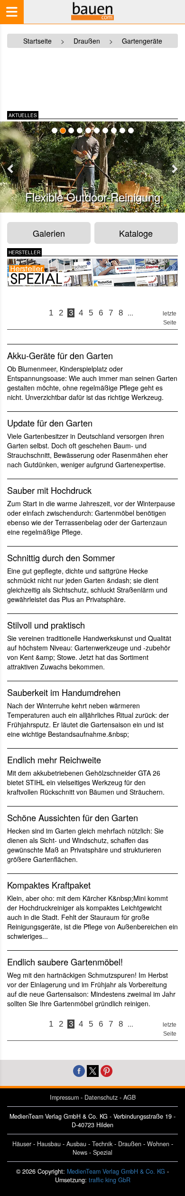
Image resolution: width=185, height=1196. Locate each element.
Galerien (49, 233)
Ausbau (76, 1144)
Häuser (21, 1144)
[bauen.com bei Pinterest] (106, 1069)
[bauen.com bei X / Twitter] (93, 1069)
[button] (11, 168)
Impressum (64, 1097)
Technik (102, 1144)
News (80, 1152)
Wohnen (158, 1144)
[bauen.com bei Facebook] (79, 1069)
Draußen (129, 1144)
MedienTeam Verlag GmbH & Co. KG (116, 1171)
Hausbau (49, 1144)
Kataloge (136, 233)
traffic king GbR (109, 1180)
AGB (129, 1097)
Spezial (102, 1152)
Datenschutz (101, 1097)
